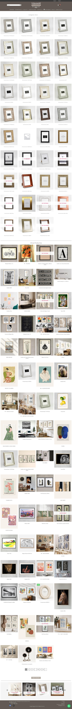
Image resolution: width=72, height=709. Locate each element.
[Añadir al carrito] (35, 539)
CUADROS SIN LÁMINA (32, 9)
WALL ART (25, 9)
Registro (59, 0)
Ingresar (54, 0)
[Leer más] (52, 249)
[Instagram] (14, 705)
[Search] (20, 5)
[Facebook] (10, 705)
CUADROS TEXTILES (59, 9)
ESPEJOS (53, 9)
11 (40, 669)
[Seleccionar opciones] (16, 21)
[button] (7, 690)
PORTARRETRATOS (18, 9)
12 (43, 669)
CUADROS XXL (39, 9)
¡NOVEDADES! (12, 9)
